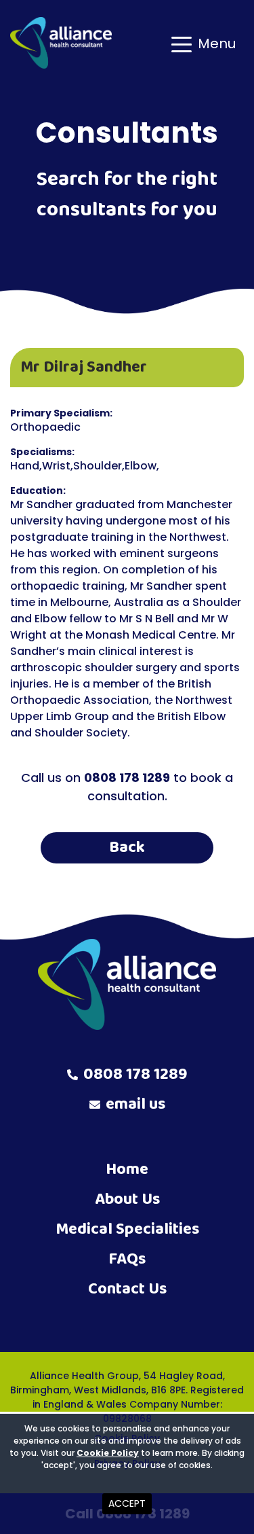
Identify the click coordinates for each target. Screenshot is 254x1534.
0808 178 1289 (135, 1075)
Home (127, 1169)
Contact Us (127, 1289)
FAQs (127, 1259)
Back (127, 847)
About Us (127, 1199)
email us (135, 1104)
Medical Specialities (127, 1229)
